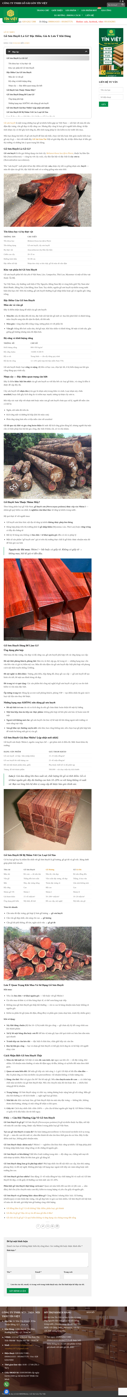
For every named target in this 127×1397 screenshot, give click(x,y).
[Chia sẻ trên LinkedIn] (57, 1226)
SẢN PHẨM (70, 10)
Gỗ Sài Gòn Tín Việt (38, 1394)
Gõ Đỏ (78, 869)
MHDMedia (23, 1394)
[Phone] (6, 1384)
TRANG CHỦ (43, 10)
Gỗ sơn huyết (9, 123)
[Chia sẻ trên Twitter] (43, 1226)
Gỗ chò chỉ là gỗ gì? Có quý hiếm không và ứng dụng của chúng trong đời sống (41, 1217)
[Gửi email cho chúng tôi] (123, 1)
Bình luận (11, 1250)
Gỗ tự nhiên (9, 32)
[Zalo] (6, 1392)
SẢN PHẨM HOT (89, 10)
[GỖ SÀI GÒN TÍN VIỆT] (10, 15)
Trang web (68, 1272)
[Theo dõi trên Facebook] (120, 1)
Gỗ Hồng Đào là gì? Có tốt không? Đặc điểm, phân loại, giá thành (35, 1208)
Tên (9, 1272)
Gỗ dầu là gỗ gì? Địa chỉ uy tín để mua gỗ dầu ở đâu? (29, 1213)
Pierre (59, 153)
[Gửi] (123, 5)
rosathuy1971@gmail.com (16, 1348)
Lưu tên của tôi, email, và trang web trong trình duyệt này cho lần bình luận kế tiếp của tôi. (47, 1284)
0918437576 (67, 21)
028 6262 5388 (29, 21)
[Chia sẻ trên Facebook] (38, 1226)
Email (38, 1272)
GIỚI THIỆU (57, 10)
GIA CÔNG (106, 10)
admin (27, 43)
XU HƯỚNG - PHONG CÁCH (67, 15)
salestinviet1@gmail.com (21, 1345)
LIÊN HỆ (90, 15)
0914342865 (109, 21)
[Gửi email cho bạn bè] (48, 1226)
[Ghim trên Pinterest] (52, 1226)
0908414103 (54, 21)
